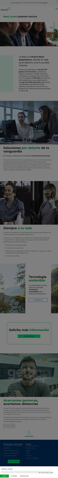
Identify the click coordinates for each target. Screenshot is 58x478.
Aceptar (4, 476)
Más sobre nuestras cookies (46, 472)
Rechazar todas (24, 475)
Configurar (14, 475)
